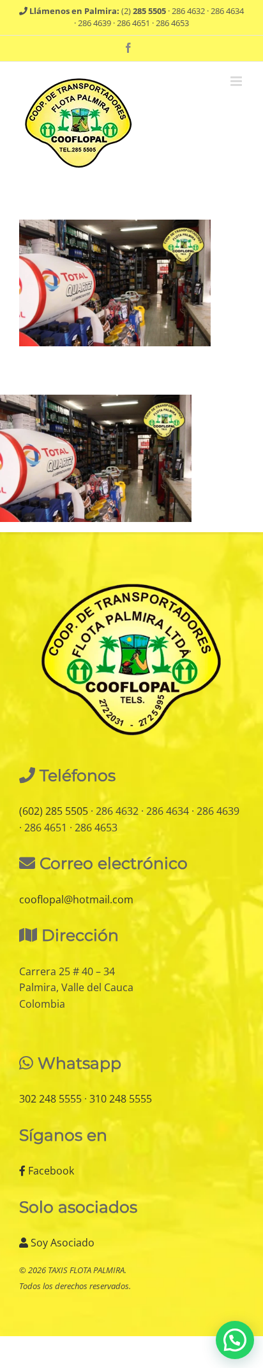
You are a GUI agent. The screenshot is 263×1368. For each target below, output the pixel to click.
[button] (235, 1340)
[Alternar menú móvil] (237, 81)
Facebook (50, 1171)
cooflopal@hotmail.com (76, 899)
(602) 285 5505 (53, 811)
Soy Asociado (61, 1243)
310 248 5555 (120, 1099)
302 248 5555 (50, 1099)
